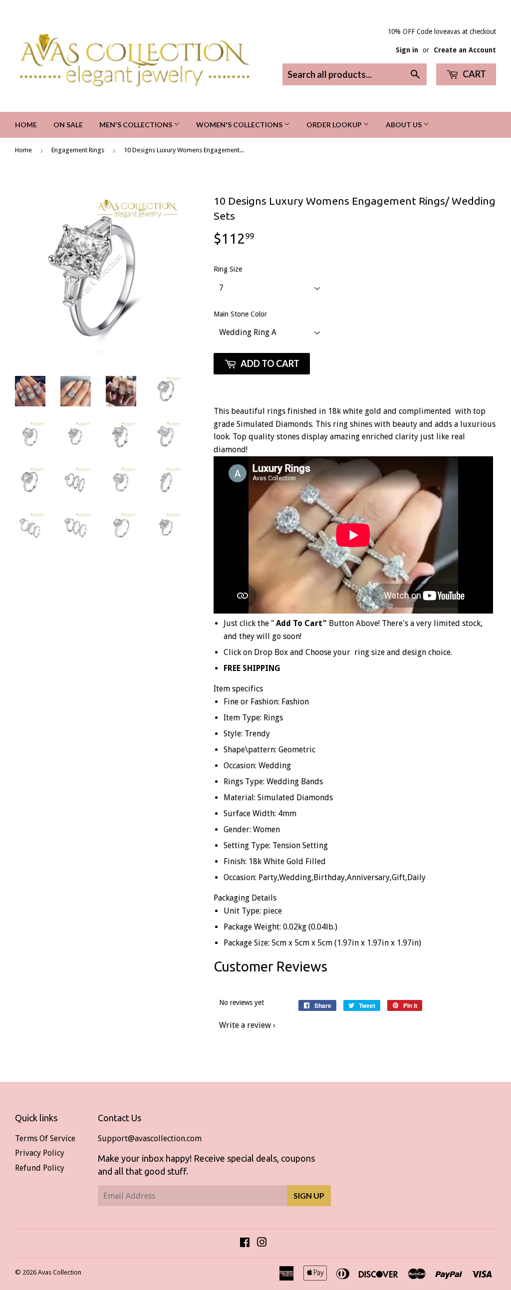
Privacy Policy (39, 1153)
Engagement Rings (77, 150)
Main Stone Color (240, 314)
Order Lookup (334, 124)
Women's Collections (240, 124)
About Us (404, 124)
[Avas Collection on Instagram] (262, 1243)
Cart (473, 73)
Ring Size (228, 269)
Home (26, 124)
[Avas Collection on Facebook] (245, 1243)
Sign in (407, 50)
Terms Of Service (45, 1138)
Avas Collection (59, 1272)
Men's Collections (136, 124)
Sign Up (308, 1195)
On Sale (68, 124)
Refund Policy (39, 1168)
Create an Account (465, 50)
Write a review (245, 1025)
